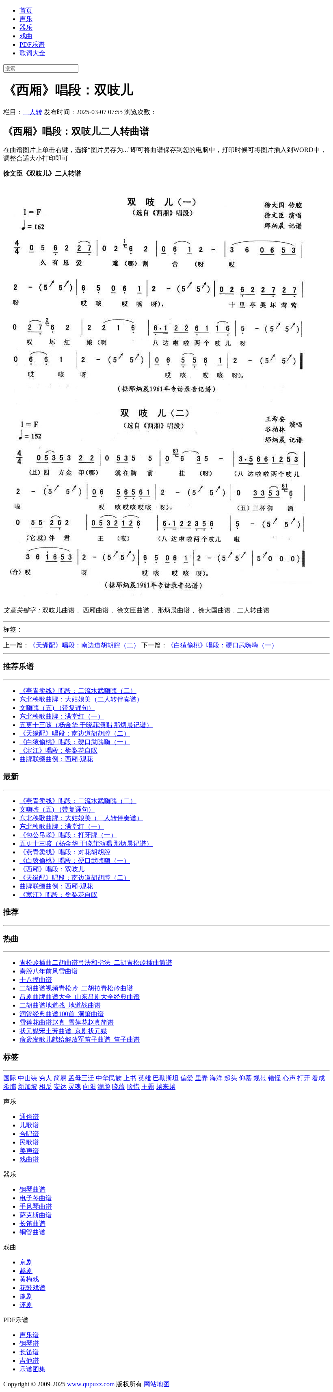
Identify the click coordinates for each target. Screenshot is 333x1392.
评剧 (25, 1304)
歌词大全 (32, 53)
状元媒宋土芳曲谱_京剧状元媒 (63, 1030)
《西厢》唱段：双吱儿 (51, 869)
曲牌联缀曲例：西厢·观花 (56, 759)
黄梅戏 (29, 1279)
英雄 (144, 1078)
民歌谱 (29, 1142)
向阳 (89, 1086)
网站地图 (157, 1384)
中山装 (27, 1078)
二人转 (32, 112)
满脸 (103, 1086)
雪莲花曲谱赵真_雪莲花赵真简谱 (66, 1022)
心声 (289, 1078)
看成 (318, 1078)
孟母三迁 (81, 1078)
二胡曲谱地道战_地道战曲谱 (60, 1005)
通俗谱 (29, 1116)
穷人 (45, 1078)
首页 (25, 10)
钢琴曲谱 (32, 1189)
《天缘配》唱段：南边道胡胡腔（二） (84, 645)
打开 (303, 1078)
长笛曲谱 (32, 1223)
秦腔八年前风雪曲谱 (48, 971)
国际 (9, 1078)
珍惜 (133, 1086)
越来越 (165, 1086)
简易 (60, 1078)
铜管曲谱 (32, 1232)
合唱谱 (29, 1133)
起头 (230, 1078)
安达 (60, 1086)
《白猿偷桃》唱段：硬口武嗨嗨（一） (222, 645)
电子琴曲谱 (35, 1197)
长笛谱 (29, 1352)
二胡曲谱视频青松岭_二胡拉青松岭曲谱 (76, 988)
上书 (129, 1078)
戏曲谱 (29, 1159)
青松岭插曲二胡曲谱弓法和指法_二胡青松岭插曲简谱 (95, 962)
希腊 (9, 1086)
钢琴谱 (29, 1343)
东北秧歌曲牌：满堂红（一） (61, 716)
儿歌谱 (29, 1125)
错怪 (274, 1078)
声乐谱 (29, 1334)
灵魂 (74, 1086)
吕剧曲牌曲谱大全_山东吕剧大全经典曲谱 (79, 996)
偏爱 (186, 1078)
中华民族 (109, 1078)
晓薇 (118, 1086)
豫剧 (25, 1296)
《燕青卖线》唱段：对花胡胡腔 (64, 852)
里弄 (201, 1078)
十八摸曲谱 (35, 979)
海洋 (216, 1078)
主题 (147, 1086)
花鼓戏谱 (32, 1287)
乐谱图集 (32, 1369)
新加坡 (27, 1086)
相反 (45, 1086)
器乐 (25, 27)
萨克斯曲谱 (35, 1215)
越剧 (25, 1270)
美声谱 (29, 1150)
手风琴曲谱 (35, 1206)
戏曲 (25, 36)
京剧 (25, 1262)
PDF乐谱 (32, 44)
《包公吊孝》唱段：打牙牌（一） (68, 835)
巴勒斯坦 (166, 1078)
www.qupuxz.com (91, 1384)
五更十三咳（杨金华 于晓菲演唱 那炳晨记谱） (86, 724)
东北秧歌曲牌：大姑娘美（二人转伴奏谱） (81, 699)
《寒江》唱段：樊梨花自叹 (58, 750)
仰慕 (245, 1078)
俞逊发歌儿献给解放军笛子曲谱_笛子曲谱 (79, 1039)
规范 (259, 1078)
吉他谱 (29, 1360)
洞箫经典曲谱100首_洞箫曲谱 (61, 1013)
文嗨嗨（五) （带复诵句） (57, 707)
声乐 (25, 18)
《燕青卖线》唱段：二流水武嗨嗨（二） (77, 690)
